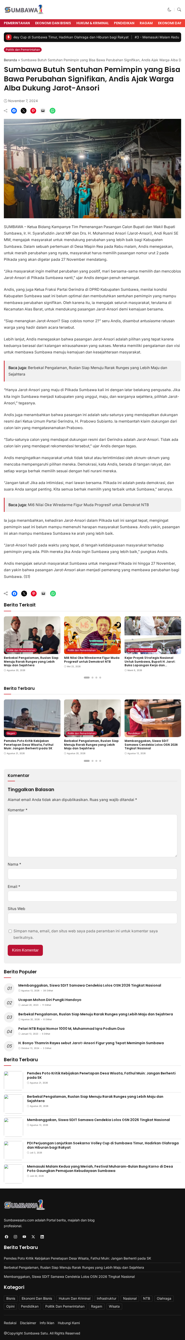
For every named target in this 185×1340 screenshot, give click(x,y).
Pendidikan (124, 23)
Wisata (114, 1306)
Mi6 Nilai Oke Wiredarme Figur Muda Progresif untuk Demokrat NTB (88, 505)
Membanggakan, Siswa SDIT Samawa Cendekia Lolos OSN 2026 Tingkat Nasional (151, 744)
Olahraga (164, 1298)
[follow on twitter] (33, 1236)
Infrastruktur (106, 1298)
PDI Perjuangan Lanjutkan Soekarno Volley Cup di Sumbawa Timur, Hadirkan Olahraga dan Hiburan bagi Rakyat (103, 1145)
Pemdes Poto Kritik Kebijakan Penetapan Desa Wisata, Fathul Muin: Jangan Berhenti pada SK (28, 744)
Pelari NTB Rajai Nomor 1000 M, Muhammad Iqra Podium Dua (71, 1028)
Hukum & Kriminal (92, 23)
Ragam (146, 23)
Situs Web (16, 908)
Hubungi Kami (69, 1323)
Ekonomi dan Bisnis (53, 23)
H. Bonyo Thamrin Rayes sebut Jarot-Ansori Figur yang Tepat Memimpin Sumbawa (91, 1043)
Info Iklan (47, 1323)
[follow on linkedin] (42, 1236)
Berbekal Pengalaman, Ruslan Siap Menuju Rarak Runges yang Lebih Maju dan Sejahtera (31, 661)
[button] (170, 9)
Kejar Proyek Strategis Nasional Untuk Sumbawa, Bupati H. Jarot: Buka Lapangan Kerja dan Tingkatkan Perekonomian (150, 663)
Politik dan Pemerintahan (23, 49)
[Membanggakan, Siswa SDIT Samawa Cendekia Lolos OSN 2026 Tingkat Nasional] (153, 734)
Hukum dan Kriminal (74, 1298)
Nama (14, 864)
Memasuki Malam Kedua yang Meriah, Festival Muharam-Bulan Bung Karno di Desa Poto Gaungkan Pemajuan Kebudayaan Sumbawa (100, 1168)
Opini (10, 1306)
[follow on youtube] (24, 1236)
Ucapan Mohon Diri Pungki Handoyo (49, 999)
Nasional (130, 1298)
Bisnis (10, 1298)
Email (14, 886)
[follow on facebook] (6, 1236)
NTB (146, 1298)
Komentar (17, 810)
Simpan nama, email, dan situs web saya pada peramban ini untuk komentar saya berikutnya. (85, 934)
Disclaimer (28, 1323)
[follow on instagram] (15, 1236)
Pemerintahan (17, 23)
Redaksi (10, 1323)
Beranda (10, 60)
